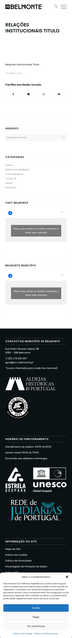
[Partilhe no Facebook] (13, 94)
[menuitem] (54, 6)
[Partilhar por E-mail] (58, 94)
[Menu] (62, 6)
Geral (8, 183)
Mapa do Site (13, 549)
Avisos (9, 165)
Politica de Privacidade (18, 560)
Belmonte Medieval (17, 169)
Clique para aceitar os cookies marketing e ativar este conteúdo (36, 230)
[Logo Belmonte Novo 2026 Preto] (29, 6)
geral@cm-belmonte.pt (19, 362)
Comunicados (14, 174)
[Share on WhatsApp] (43, 94)
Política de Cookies (22, 633)
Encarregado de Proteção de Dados (26, 566)
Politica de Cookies (16, 555)
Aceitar (36, 607)
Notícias (10, 187)
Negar (36, 617)
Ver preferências (36, 626)
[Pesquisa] (54, 6)
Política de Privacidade (46, 633)
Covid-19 (10, 178)
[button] (67, 576)
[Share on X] (28, 94)
